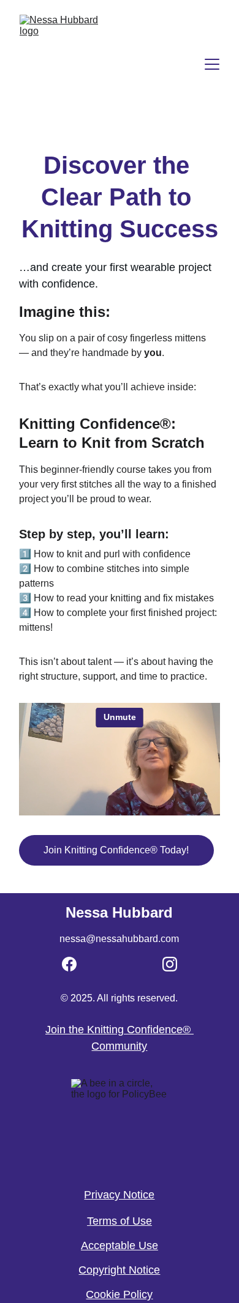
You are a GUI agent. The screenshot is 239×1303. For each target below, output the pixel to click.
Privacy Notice (119, 1195)
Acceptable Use (119, 1245)
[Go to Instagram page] (169, 964)
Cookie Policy (119, 1294)
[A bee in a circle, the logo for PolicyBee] (119, 1126)
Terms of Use (119, 1221)
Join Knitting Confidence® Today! (116, 850)
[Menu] (212, 64)
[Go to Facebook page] (69, 964)
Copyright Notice (119, 1270)
